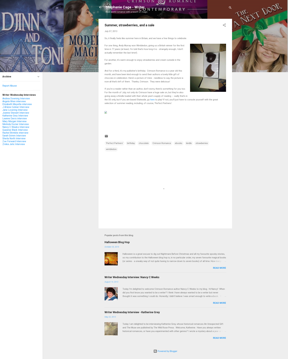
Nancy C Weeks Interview (15, 127)
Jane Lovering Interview (15, 109)
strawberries (202, 143)
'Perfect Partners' (114, 143)
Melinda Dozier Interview (15, 124)
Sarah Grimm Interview (14, 135)
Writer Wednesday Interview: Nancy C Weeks (132, 277)
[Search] (230, 8)
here (152, 99)
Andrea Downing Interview (16, 98)
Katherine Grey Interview (15, 115)
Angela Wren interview (14, 101)
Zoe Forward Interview (14, 141)
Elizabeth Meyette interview (17, 104)
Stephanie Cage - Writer (125, 7)
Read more (219, 268)
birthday (131, 143)
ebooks (178, 143)
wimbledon (111, 149)
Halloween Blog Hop (117, 242)
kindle (189, 143)
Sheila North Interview (14, 138)
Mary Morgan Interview (14, 121)
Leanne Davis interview (14, 118)
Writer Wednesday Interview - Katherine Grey (132, 312)
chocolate (144, 143)
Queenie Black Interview (15, 129)
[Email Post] (106, 137)
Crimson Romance (162, 143)
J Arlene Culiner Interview (15, 107)
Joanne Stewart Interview (15, 112)
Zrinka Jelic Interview (13, 144)
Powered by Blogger (167, 351)
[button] (224, 25)
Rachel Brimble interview (15, 132)
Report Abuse (9, 85)
